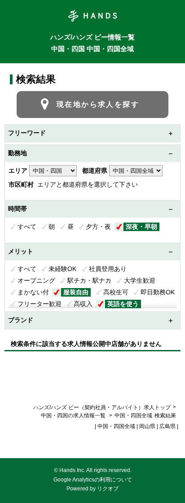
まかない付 (33, 292)
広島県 (167, 426)
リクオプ (108, 489)
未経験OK (62, 268)
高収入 (83, 303)
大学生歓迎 (139, 280)
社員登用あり (108, 268)
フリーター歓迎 (40, 303)
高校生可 (115, 292)
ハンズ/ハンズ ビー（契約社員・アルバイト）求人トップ (102, 407)
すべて (27, 226)
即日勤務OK (158, 292)
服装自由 (75, 292)
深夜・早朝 (141, 226)
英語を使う (123, 303)
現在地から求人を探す (98, 104)
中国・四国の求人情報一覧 (74, 415)
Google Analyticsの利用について (92, 480)
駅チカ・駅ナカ (89, 280)
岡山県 (147, 426)
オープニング (36, 280)
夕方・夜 (98, 226)
